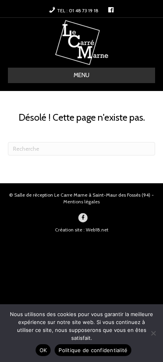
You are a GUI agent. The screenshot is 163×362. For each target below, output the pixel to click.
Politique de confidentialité (93, 350)
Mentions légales (81, 202)
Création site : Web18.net (81, 230)
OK (43, 350)
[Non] (153, 333)
